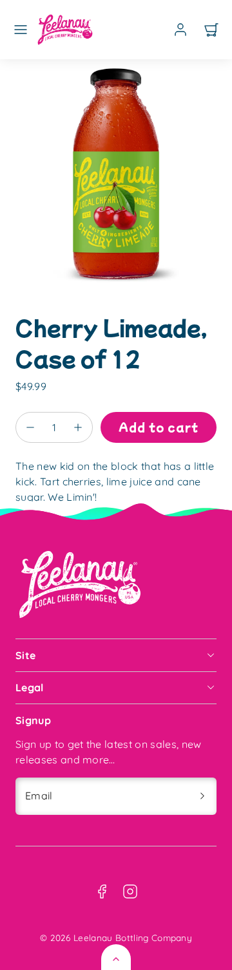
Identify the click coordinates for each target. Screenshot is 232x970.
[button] (20, 29)
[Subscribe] (202, 796)
